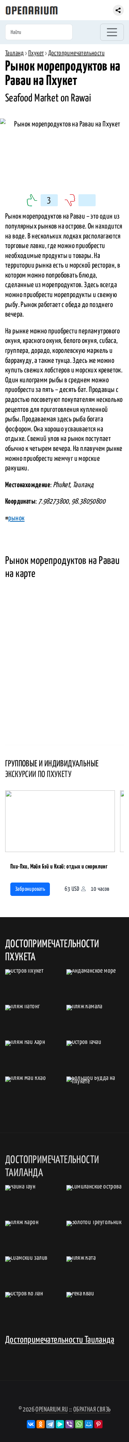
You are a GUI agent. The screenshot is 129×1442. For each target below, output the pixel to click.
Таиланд (14, 53)
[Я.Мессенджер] (60, 1424)
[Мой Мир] (89, 1424)
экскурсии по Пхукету (38, 775)
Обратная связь (92, 1409)
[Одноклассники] (40, 1424)
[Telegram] (50, 1424)
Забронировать (30, 889)
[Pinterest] (98, 1424)
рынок (16, 518)
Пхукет (36, 53)
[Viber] (69, 1424)
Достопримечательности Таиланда (59, 1340)
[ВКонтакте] (31, 1424)
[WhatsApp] (79, 1424)
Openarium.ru (51, 1409)
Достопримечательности (76, 53)
